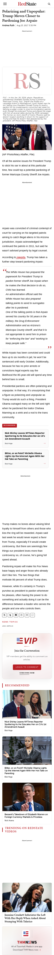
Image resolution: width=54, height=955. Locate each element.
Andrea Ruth (8, 25)
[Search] (49, 4)
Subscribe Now (27, 673)
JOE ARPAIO (7, 626)
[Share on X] (4, 615)
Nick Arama (9, 820)
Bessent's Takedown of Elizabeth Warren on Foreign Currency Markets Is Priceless (26, 815)
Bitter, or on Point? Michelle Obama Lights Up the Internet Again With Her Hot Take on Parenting (26, 770)
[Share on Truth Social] (10, 615)
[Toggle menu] (5, 4)
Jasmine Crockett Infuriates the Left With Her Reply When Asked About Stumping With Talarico (25, 918)
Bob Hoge (8, 730)
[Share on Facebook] (16, 615)
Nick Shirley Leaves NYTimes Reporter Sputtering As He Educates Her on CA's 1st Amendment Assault (25, 724)
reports (20, 257)
